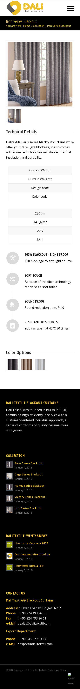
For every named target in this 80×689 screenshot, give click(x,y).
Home (26, 25)
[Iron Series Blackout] (40, 74)
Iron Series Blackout (21, 21)
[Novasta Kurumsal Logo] (71, 683)
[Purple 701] (13, 364)
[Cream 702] (26, 364)
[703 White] (40, 364)
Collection (38, 25)
